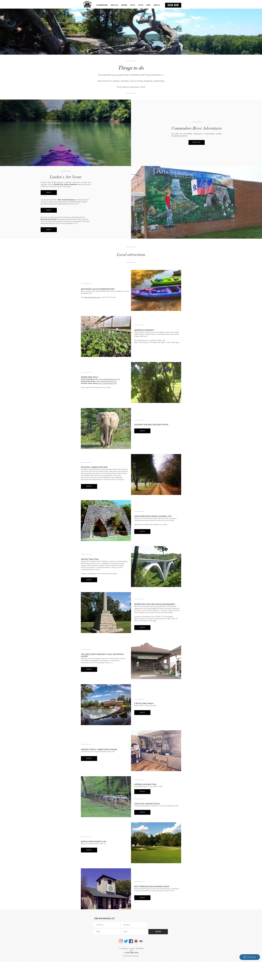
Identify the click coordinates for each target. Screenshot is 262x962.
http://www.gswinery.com (107, 383)
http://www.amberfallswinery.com (107, 379)
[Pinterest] (136, 941)
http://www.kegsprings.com (106, 381)
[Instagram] (121, 941)
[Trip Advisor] (141, 941)
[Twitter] (126, 941)
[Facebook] (131, 941)
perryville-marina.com (92, 297)
